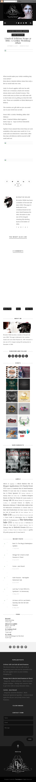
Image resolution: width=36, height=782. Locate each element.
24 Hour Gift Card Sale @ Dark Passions (16, 664)
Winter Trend (13, 530)
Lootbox (5, 503)
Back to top (18, 751)
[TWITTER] (16, 356)
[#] (19, 356)
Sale (5, 514)
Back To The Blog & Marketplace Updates (22, 545)
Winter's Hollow (23, 530)
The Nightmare (13, 520)
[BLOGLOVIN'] (23, 356)
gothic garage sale (10, 532)
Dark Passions (18, 35)
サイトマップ (8, 630)
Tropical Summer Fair (25, 525)
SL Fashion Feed (10, 629)
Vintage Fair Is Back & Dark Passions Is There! (20, 556)
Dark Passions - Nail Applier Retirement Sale (20, 579)
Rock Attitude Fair (26, 512)
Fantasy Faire (7, 495)
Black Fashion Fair (23, 484)
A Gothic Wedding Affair (18, 31)
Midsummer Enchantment (13, 507)
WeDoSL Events (20, 527)
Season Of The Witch (17, 515)
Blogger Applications (11, 486)
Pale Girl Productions (10, 510)
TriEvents (28, 523)
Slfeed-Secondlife (11, 624)
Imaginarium (28, 500)
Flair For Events (15, 498)
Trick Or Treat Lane (9, 525)
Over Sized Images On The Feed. (14, 636)
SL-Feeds (8, 634)
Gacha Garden (27, 498)
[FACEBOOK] (9, 356)
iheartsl (7, 618)
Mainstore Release (9, 505)
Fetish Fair (16, 495)
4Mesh (5, 484)
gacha (31, 530)
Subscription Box (20, 517)
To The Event (7, 124)
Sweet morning (9, 620)
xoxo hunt (20, 532)
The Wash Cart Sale (18, 522)
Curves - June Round (18, 566)
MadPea (28, 503)
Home (18, 309)
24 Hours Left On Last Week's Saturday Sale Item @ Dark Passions (21, 602)
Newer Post (7, 309)
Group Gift (7, 500)
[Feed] (26, 356)
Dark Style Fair (14, 491)
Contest (8, 488)
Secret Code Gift (29, 515)
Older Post (29, 309)
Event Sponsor (13, 493)
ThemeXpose (18, 779)
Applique (12, 483)
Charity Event (28, 486)
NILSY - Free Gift (10, 625)
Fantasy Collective (26, 493)
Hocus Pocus (18, 500)
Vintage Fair (7, 527)
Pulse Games (23, 510)
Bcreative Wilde (23, 197)
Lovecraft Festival (16, 503)
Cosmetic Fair (17, 488)
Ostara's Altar (27, 507)
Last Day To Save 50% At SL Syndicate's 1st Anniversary (21, 590)
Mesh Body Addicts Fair (25, 505)
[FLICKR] (12, 356)
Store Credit (8, 517)
